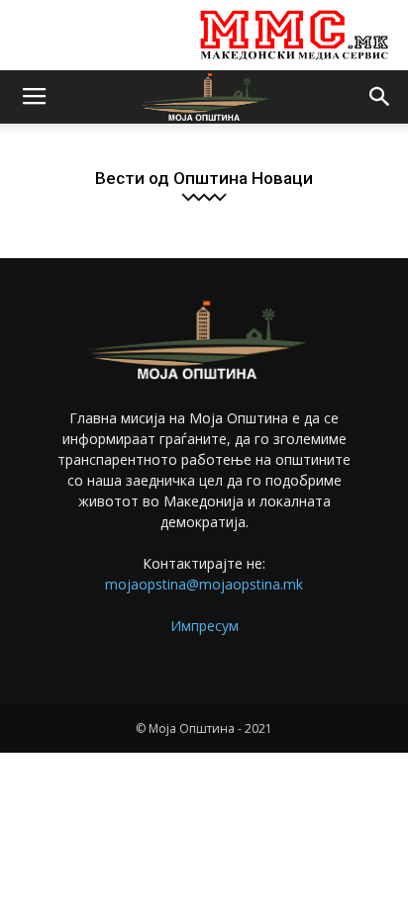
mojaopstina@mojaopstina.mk (204, 584)
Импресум (204, 625)
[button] (380, 97)
